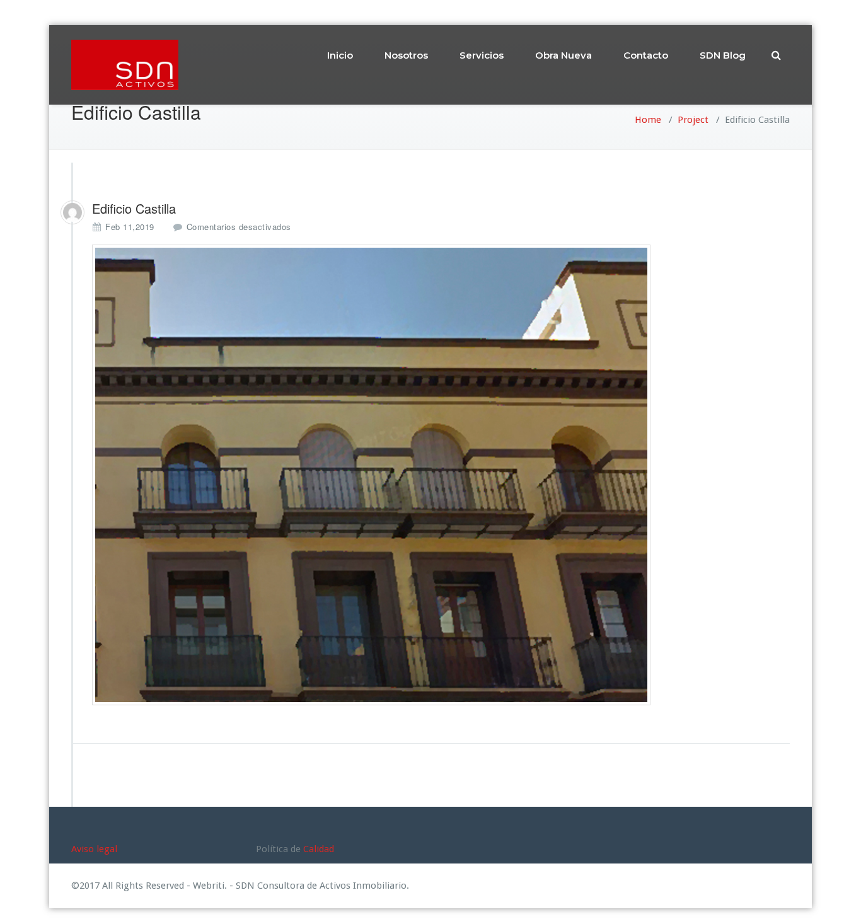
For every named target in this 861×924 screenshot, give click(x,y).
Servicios (481, 55)
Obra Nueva (563, 55)
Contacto (645, 55)
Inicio (340, 55)
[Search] (777, 55)
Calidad (318, 849)
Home (648, 119)
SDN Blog (723, 55)
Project (693, 119)
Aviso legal (94, 849)
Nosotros (406, 55)
